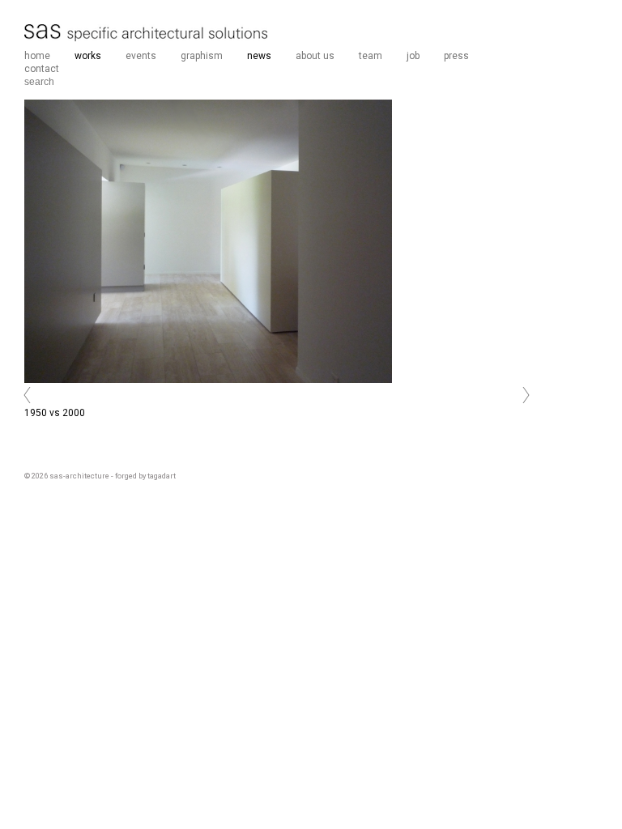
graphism (202, 56)
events (141, 56)
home (37, 56)
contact (41, 68)
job (413, 56)
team (370, 56)
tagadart (161, 475)
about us (315, 56)
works (88, 56)
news (259, 56)
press (456, 56)
